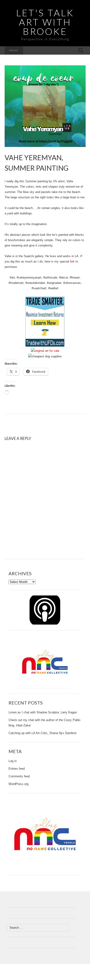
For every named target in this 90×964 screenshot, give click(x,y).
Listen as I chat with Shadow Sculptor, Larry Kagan (43, 712)
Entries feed (17, 768)
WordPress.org (18, 784)
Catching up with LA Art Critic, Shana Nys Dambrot (42, 733)
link (72, 261)
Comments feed (19, 776)
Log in (13, 761)
